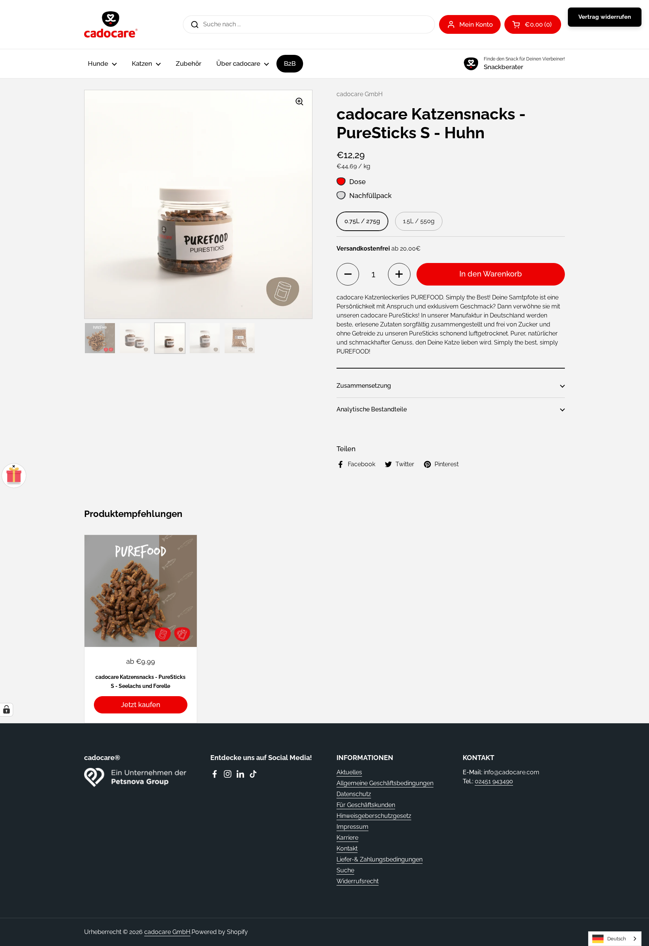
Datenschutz (354, 794)
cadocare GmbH (167, 931)
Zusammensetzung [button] (364, 385)
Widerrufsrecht (358, 881)
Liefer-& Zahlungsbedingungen (380, 859)
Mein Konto (476, 24)
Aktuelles (349, 772)
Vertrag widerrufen (604, 17)
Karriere (347, 837)
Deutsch (616, 938)
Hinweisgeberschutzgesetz (374, 815)
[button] (348, 274)
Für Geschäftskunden (366, 804)
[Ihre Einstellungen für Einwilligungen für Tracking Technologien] (6, 709)
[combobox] (614, 938)
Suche (345, 870)
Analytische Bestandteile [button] (372, 409)
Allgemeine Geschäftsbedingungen (385, 783)
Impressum (352, 826)
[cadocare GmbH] (110, 24)
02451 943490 (494, 781)
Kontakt (347, 848)
